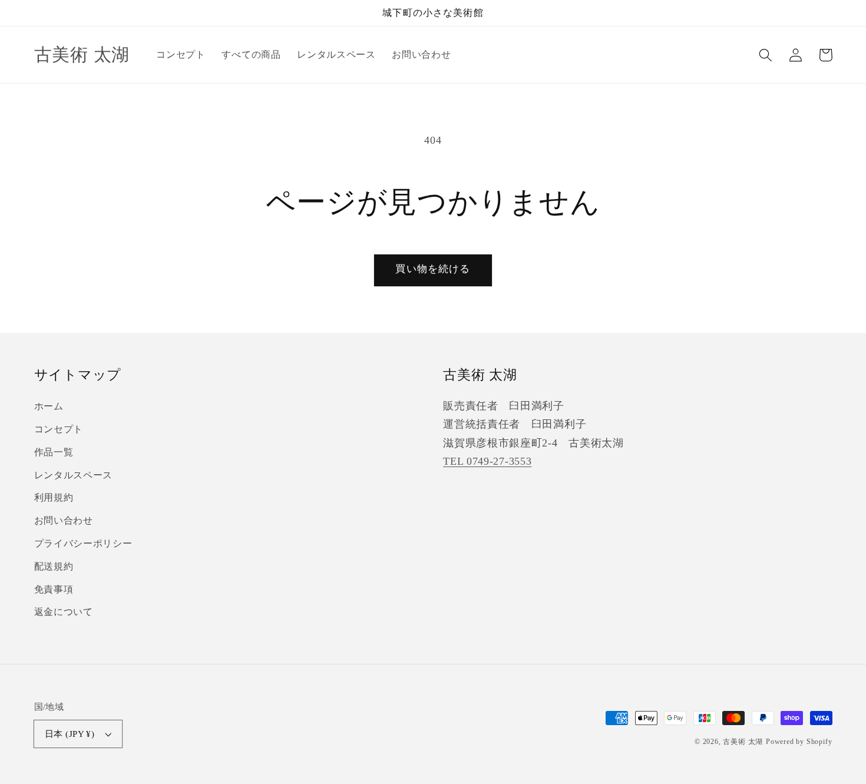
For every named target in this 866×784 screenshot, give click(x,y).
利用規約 (54, 497)
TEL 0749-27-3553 (487, 461)
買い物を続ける (432, 268)
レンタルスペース (73, 475)
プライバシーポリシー (83, 543)
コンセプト (58, 429)
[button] (766, 55)
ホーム (49, 406)
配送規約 (54, 566)
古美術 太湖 (743, 741)
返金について (63, 612)
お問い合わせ (63, 520)
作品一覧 (54, 452)
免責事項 (54, 589)
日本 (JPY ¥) (70, 734)
